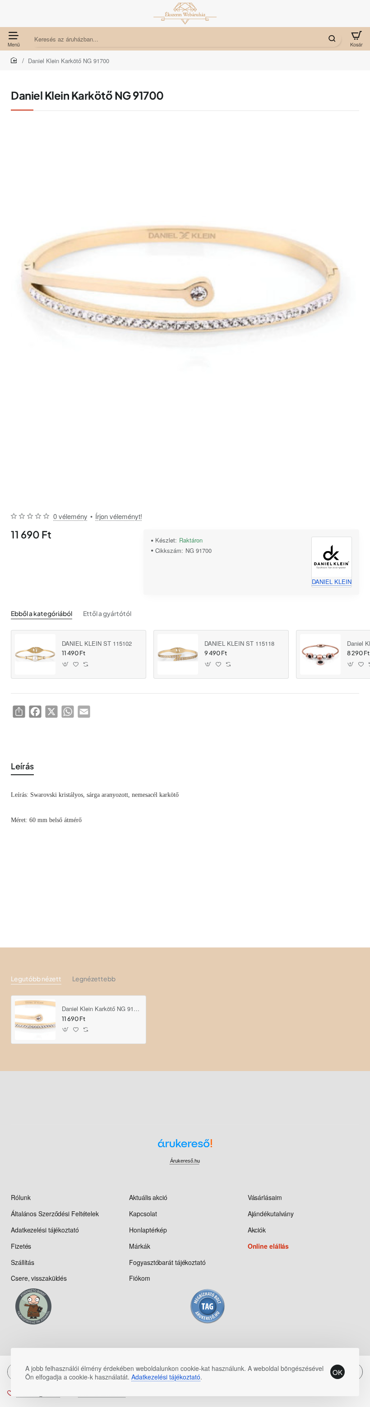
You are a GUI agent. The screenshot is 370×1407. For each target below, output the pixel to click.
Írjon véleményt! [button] (118, 516)
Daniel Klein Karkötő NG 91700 (100, 1009)
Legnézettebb (94, 979)
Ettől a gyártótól (107, 613)
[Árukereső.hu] (185, 1146)
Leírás (22, 766)
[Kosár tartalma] (356, 39)
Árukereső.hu (185, 1160)
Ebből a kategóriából (41, 613)
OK (337, 1372)
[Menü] (13, 39)
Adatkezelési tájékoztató (165, 1376)
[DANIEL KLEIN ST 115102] (35, 654)
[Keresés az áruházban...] (332, 39)
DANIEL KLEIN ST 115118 (239, 644)
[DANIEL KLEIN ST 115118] (177, 654)
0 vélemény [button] (70, 516)
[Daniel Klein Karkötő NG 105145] (320, 654)
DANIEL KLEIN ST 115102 (97, 644)
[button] (65, 664)
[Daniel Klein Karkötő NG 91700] (35, 1019)
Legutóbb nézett (36, 979)
